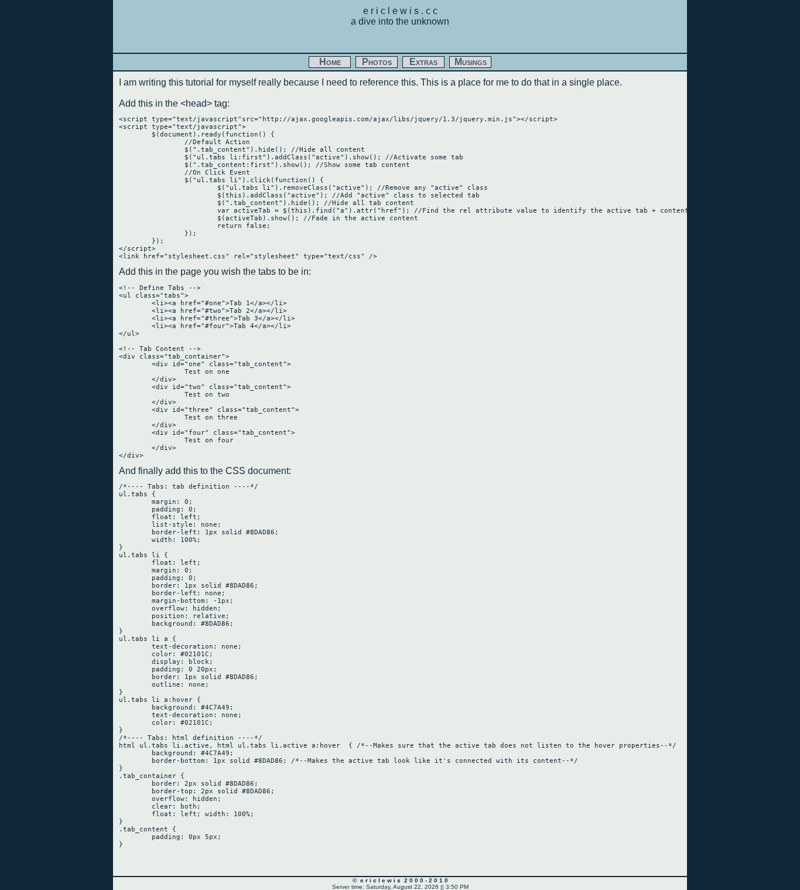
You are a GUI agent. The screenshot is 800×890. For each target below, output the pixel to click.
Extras (423, 62)
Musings (470, 62)
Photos (377, 62)
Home (330, 62)
